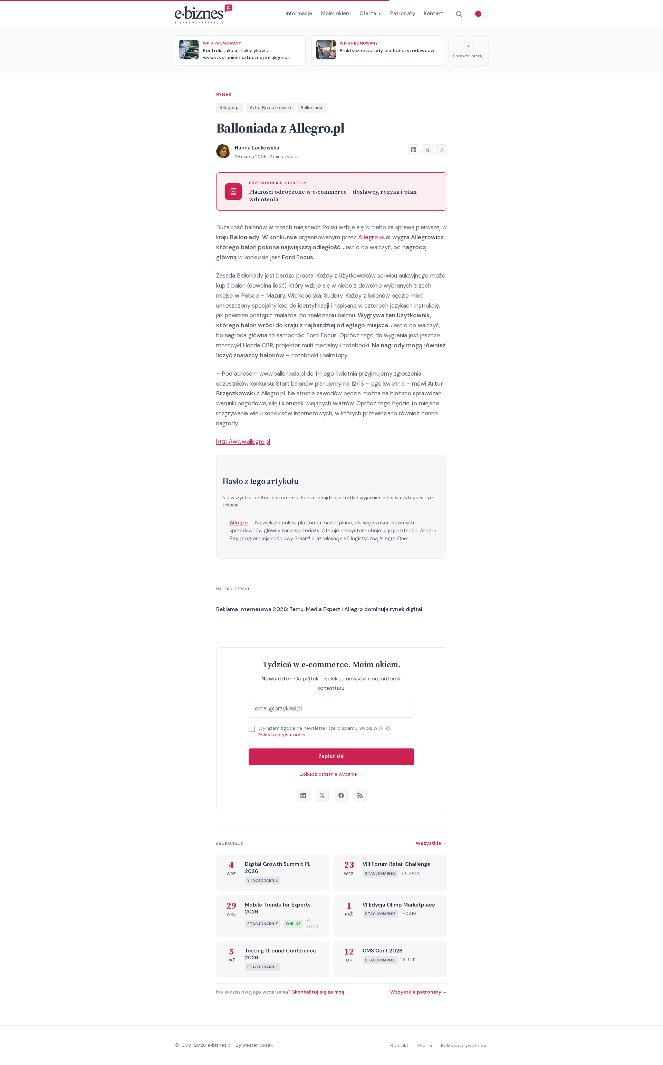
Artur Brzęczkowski (270, 107)
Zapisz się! (331, 756)
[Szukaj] (459, 14)
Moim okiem (336, 13)
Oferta (370, 13)
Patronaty (402, 13)
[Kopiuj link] (441, 149)
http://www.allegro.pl (243, 441)
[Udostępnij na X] (427, 149)
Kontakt (433, 13)
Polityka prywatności (281, 735)
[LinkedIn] (303, 795)
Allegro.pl (230, 107)
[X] (322, 795)
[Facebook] (341, 795)
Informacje (299, 13)
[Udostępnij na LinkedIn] (413, 149)
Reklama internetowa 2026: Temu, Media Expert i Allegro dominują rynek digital (319, 609)
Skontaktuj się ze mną (318, 992)
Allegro (239, 522)
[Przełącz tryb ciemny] (481, 14)
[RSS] (360, 795)
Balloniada (311, 107)
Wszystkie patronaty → (418, 992)
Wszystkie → (431, 843)
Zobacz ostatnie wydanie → (331, 774)
